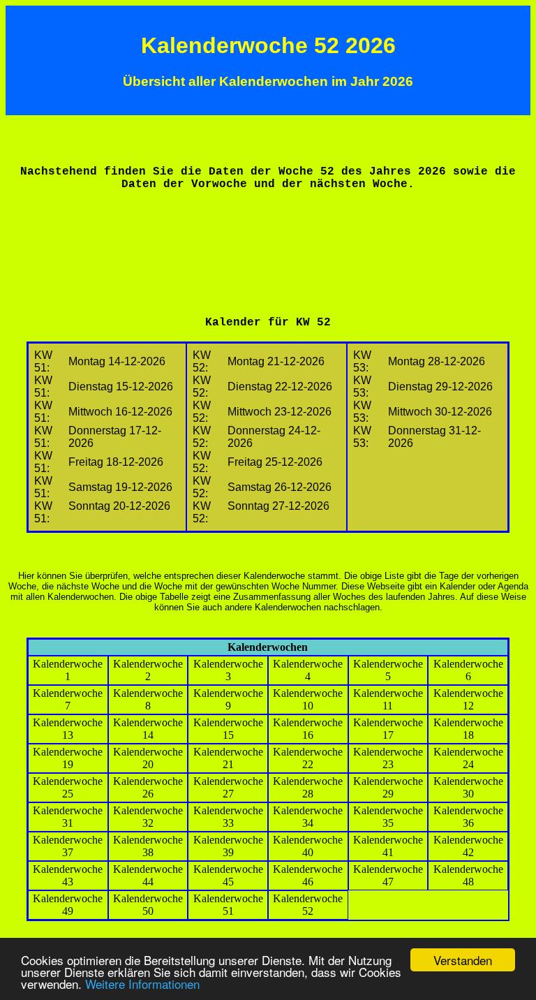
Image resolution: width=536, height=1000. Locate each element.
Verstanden (462, 960)
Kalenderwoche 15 (228, 728)
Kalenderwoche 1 (68, 670)
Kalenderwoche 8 (148, 699)
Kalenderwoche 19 (68, 758)
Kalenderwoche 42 (468, 846)
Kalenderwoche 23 (388, 758)
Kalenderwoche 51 (228, 904)
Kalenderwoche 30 (468, 787)
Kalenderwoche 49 (68, 904)
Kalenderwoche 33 (228, 816)
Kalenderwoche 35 (388, 816)
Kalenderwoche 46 (308, 875)
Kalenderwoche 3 (228, 670)
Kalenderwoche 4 (308, 670)
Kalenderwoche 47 (388, 875)
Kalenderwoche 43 (68, 875)
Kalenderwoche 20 (148, 758)
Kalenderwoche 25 (68, 787)
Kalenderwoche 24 (468, 758)
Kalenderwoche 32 (148, 816)
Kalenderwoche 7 (68, 699)
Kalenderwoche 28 (308, 787)
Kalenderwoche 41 (388, 846)
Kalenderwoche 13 (68, 728)
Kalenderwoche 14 (148, 728)
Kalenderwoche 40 (308, 846)
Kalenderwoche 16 (308, 728)
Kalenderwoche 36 (468, 816)
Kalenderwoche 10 (308, 699)
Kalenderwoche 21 (228, 758)
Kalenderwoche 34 (308, 816)
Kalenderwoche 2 (148, 670)
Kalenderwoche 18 (468, 728)
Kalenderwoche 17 (388, 728)
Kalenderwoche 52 (308, 904)
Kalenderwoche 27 (228, 787)
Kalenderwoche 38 (148, 846)
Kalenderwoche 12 (468, 699)
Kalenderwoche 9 (228, 699)
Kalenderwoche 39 (228, 846)
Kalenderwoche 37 (68, 846)
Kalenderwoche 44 (148, 875)
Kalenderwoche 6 (468, 670)
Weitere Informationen (142, 983)
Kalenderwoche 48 (468, 875)
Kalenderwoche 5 (388, 670)
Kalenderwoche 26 (148, 787)
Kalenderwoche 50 (148, 904)
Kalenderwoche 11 (388, 699)
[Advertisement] (268, 234)
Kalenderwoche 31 (68, 816)
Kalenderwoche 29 (388, 787)
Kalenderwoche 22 (308, 758)
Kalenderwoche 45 (228, 875)
